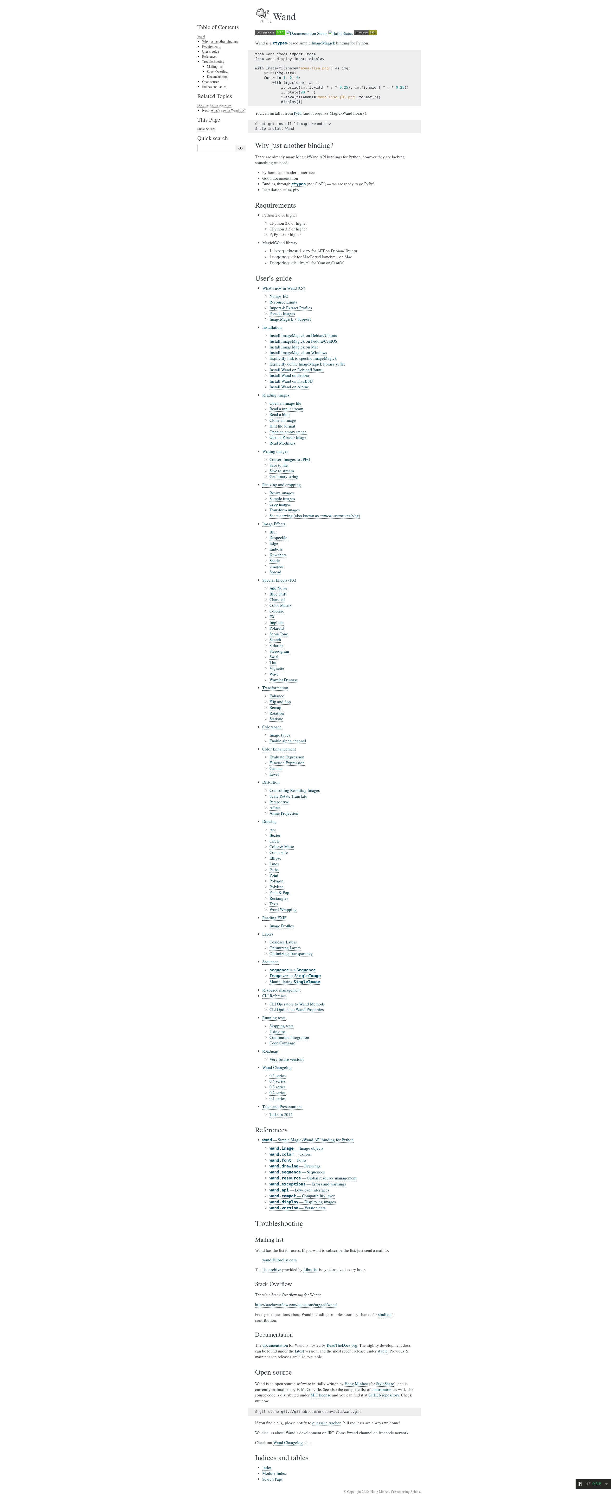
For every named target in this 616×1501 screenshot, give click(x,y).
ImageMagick (323, 43)
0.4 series (278, 1081)
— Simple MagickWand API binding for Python (308, 1139)
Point (274, 875)
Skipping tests (282, 1026)
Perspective (279, 802)
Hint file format (282, 426)
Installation (272, 327)
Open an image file (285, 403)
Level (274, 774)
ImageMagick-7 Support (290, 319)
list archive (272, 1269)
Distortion (271, 782)
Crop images (280, 504)
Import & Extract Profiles (291, 307)
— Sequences (297, 1172)
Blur (273, 532)
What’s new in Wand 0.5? (283, 288)
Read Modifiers (282, 443)
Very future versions (287, 1059)
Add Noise (278, 588)
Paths (274, 869)
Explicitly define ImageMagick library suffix (307, 364)
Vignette (277, 668)
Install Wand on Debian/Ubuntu (297, 369)
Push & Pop (279, 892)
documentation (275, 1345)
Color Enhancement (279, 749)
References (209, 56)
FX (272, 617)
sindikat (384, 1314)
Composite (279, 852)
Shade (275, 560)
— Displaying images (303, 1201)
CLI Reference (274, 996)
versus (295, 975)
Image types (280, 735)
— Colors (290, 1154)
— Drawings (295, 1166)
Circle (275, 841)
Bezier (275, 835)
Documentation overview (214, 105)
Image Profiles (282, 926)
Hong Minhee (356, 1383)
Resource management (281, 990)
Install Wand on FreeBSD (291, 381)
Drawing (269, 821)
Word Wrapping (283, 909)
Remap (275, 707)
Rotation (277, 713)
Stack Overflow (217, 71)
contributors (382, 1389)
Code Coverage (282, 1043)
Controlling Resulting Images (295, 790)
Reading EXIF (274, 917)
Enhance (277, 696)
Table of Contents (218, 27)
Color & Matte (282, 846)
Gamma (276, 768)
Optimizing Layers (285, 947)
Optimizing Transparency (291, 953)
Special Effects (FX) (279, 580)
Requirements (211, 46)
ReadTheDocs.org (342, 1345)
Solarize (276, 645)
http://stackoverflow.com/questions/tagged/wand (296, 1304)
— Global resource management (313, 1178)
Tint (273, 662)
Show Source (206, 128)
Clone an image (283, 420)
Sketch (275, 639)
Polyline (276, 886)
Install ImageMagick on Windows (298, 352)
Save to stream (282, 470)
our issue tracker (326, 1423)
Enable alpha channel (288, 741)
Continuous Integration (289, 1037)
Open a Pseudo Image (288, 437)
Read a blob (280, 414)
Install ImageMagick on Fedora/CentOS (303, 341)
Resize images (282, 493)
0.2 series (278, 1092)
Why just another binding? (220, 41)
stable (383, 1351)
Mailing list (215, 66)
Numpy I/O (279, 296)
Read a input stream (286, 408)
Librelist (310, 1269)
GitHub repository (383, 1395)
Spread (275, 572)
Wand (201, 36)
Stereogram (279, 651)
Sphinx (415, 1491)
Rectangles (279, 898)
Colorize (277, 611)
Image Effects (273, 524)
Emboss (276, 549)
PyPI (298, 113)
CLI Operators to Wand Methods (297, 1004)
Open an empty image (288, 431)
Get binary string (284, 476)
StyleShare (385, 1383)
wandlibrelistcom (279, 1260)
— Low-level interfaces (299, 1190)
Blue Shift (278, 594)
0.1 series (278, 1098)
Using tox (278, 1031)
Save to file (279, 465)
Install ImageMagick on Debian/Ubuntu (303, 335)
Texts (274, 903)
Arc (273, 829)
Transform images (285, 510)
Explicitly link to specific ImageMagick (303, 358)
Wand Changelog (277, 1067)
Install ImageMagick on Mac (294, 347)
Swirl (274, 656)
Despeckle (278, 537)
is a (293, 970)
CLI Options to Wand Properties (297, 1009)
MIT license (321, 1395)
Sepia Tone (279, 634)
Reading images (275, 395)
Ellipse (275, 858)
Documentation (217, 76)
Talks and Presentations (282, 1106)
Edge (274, 543)
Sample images (282, 498)
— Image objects (296, 1148)
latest (299, 1351)
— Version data (298, 1207)
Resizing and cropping (281, 484)
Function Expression (287, 762)
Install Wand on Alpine (289, 387)
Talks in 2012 (281, 1114)
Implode (277, 622)
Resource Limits (283, 302)
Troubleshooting (213, 61)
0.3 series (278, 1087)
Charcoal (277, 599)
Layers (267, 934)
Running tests (274, 1017)
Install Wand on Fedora (289, 375)
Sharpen (276, 566)
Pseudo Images (282, 313)
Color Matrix (281, 605)
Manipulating (295, 981)
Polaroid (277, 628)
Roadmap (270, 1051)
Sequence (270, 961)
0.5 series (278, 1075)
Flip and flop (280, 701)
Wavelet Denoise (284, 679)
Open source (210, 81)
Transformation (275, 687)
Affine (275, 807)
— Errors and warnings (308, 1184)
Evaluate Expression (287, 757)
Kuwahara (278, 555)
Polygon (276, 881)
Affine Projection (284, 813)
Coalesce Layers (283, 942)
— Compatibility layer (302, 1195)
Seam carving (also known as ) (315, 515)
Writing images (275, 451)
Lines (274, 864)
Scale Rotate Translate (288, 796)
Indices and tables (214, 86)
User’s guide (210, 51)
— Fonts (288, 1160)
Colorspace (272, 727)
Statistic (276, 718)
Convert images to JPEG (290, 459)
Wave (274, 674)
